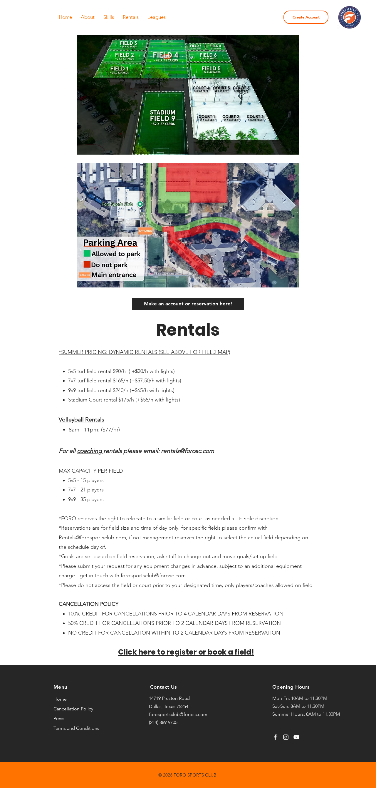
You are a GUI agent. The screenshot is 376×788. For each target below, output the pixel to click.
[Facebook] (275, 737)
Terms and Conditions (76, 728)
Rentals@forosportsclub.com (92, 537)
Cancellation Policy (73, 709)
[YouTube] (296, 737)
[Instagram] (285, 737)
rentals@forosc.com (187, 450)
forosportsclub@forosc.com (153, 575)
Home (60, 699)
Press (58, 718)
